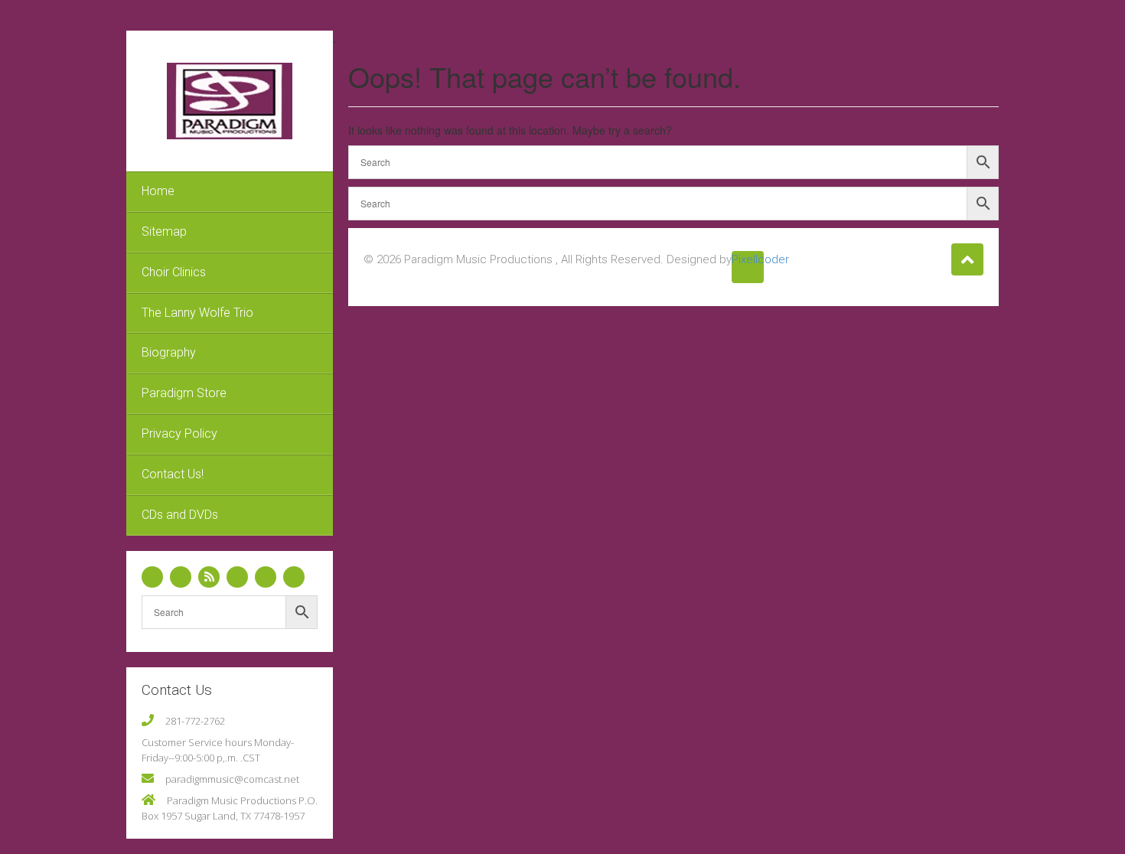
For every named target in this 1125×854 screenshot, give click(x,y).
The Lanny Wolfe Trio (197, 312)
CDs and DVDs (180, 514)
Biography (169, 352)
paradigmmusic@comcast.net (232, 779)
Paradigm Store (184, 393)
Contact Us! (173, 474)
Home (158, 191)
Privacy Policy (179, 433)
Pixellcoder (748, 259)
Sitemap (164, 231)
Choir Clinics (174, 272)
